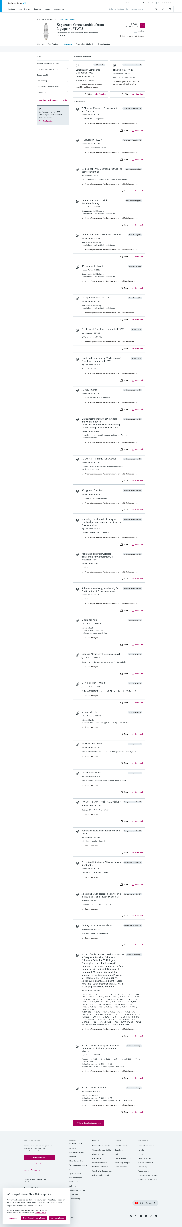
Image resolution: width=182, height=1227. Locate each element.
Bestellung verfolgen (122, 1162)
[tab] (41, 44)
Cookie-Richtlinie (40, 1212)
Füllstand (50, 19)
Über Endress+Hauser (146, 1146)
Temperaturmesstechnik (78, 1165)
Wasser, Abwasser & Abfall (102, 1150)
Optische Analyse (75, 1178)
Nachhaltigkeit (143, 1171)
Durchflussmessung (76, 1152)
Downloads (141, 3)
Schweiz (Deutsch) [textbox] (164, 3)
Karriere (141, 1154)
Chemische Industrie (99, 1162)
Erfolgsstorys (142, 1167)
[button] (39, 1157)
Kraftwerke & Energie (100, 1167)
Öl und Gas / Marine (99, 1154)
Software (72, 1186)
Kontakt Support (121, 1146)
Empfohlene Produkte (77, 1190)
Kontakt (150, 3)
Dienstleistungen (75, 1199)
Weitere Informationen (32, 1170)
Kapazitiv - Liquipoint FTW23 (67, 19)
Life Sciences (96, 1158)
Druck (71, 1169)
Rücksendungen (121, 1167)
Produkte (40, 19)
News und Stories (144, 1158)
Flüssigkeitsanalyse (76, 1161)
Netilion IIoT (73, 1182)
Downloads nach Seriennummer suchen (53, 100)
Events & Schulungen (145, 1162)
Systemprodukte (75, 1173)
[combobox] (165, 3)
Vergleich (141, 31)
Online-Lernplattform (122, 1158)
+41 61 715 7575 (34, 1188)
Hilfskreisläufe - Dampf (100, 1175)
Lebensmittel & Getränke (101, 1146)
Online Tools (130, 3)
